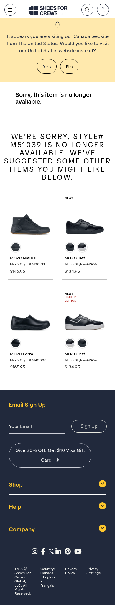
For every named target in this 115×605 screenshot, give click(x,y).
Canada (46, 573)
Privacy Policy (71, 571)
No (69, 66)
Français (47, 586)
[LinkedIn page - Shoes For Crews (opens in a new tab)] (60, 551)
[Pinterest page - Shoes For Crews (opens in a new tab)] (69, 551)
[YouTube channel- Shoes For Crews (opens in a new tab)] (78, 551)
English (49, 577)
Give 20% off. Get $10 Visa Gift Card (50, 455)
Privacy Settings (93, 571)
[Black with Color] (82, 247)
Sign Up (89, 426)
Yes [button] (46, 66)
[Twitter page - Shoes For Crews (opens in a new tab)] (52, 551)
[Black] (15, 247)
